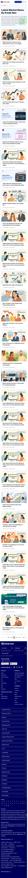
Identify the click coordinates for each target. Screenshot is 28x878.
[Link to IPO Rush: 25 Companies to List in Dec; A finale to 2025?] (14, 541)
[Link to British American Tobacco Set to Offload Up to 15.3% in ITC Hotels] (14, 38)
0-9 (6, 805)
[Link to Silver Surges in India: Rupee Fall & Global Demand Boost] (14, 300)
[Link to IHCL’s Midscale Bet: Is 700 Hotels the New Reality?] (14, 624)
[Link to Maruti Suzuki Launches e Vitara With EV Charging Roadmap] (14, 380)
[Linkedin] (19, 667)
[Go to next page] (26, 637)
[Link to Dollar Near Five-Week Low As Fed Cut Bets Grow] (14, 58)
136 (23, 637)
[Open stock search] (23, 2)
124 (20, 637)
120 (8, 637)
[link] (7, 648)
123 (17, 637)
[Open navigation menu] (25, 2)
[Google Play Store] (5, 663)
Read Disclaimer (22, 819)
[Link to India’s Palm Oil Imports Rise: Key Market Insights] (14, 501)
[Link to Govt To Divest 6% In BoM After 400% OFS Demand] (14, 340)
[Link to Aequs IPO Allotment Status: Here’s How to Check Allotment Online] (14, 118)
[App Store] (13, 663)
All (8, 805)
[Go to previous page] (2, 637)
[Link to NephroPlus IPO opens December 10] (14, 280)
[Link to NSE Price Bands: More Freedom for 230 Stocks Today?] (14, 78)
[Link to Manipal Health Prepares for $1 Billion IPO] (14, 200)
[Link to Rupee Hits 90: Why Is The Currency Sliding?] (14, 320)
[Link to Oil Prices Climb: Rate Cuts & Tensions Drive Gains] (14, 98)
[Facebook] (21, 667)
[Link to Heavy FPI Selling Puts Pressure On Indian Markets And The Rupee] (14, 220)
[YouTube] (14, 667)
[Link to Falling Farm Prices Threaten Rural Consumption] (14, 360)
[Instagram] (16, 667)
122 (14, 637)
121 (11, 637)
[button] (18, 2)
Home (2, 5)
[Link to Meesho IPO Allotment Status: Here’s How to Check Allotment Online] (14, 138)
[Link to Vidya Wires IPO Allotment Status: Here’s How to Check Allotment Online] (14, 180)
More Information (5, 871)
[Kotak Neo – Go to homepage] (5, 2)
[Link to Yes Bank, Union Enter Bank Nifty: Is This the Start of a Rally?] (14, 521)
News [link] (5, 5)
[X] (11, 667)
